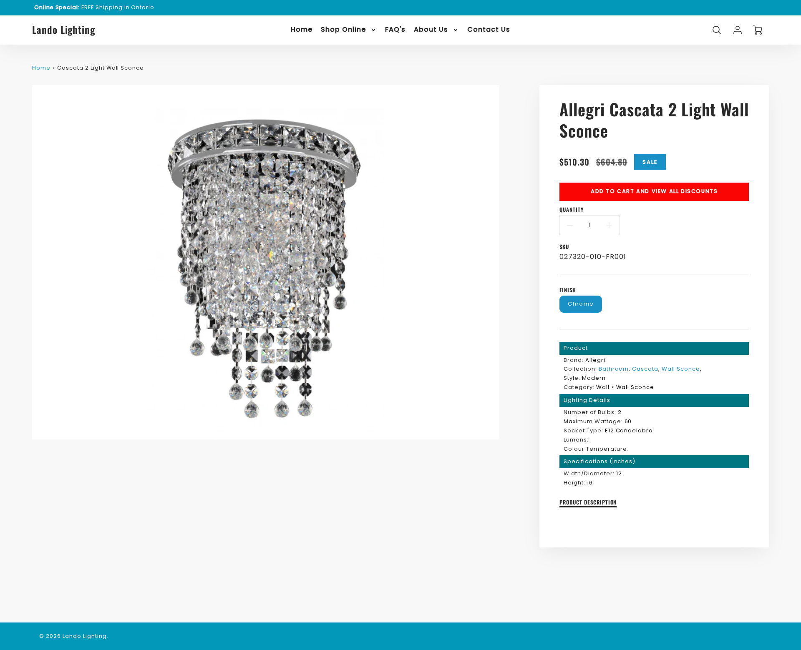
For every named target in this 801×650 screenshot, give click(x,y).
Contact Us (488, 29)
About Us (431, 29)
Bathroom (614, 369)
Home (301, 29)
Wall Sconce (681, 369)
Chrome (581, 303)
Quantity (571, 209)
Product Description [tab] (588, 502)
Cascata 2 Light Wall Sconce (100, 67)
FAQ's (395, 29)
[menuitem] (302, 29)
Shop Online (343, 29)
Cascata (645, 369)
